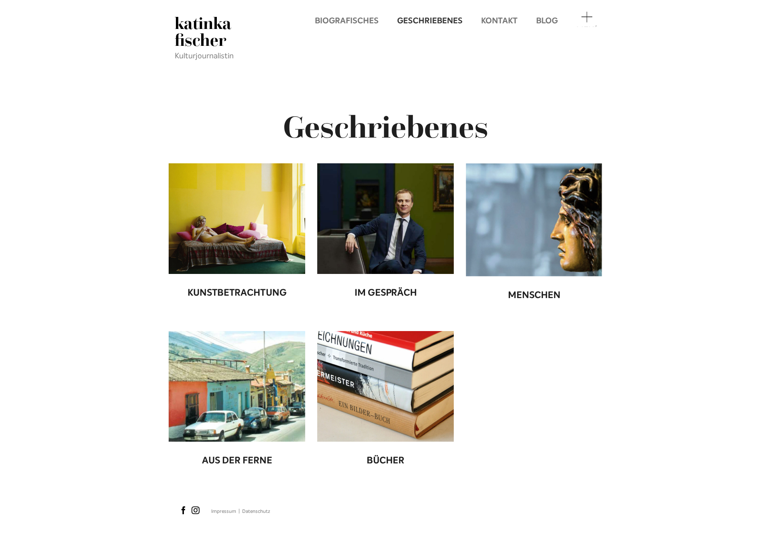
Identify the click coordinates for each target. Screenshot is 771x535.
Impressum (223, 511)
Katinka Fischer (203, 32)
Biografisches (347, 20)
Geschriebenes (430, 20)
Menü (586, 26)
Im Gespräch (386, 292)
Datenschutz (256, 511)
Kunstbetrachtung (237, 292)
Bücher (385, 460)
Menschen (534, 295)
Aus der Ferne (237, 460)
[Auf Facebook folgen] (183, 510)
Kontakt (499, 20)
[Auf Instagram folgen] (196, 510)
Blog (547, 20)
